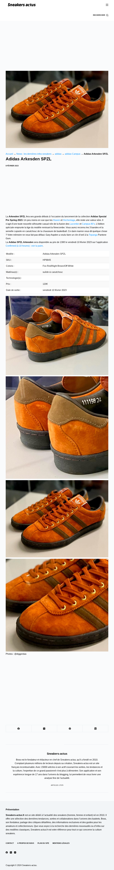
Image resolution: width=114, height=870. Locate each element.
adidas (58, 154)
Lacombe (74, 224)
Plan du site (43, 843)
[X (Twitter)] (44, 728)
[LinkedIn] (95, 728)
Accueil (9, 154)
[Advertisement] (57, 41)
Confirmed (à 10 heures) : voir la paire (24, 246)
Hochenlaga (69, 220)
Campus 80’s (88, 224)
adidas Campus (72, 154)
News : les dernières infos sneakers (33, 154)
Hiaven (56, 220)
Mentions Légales (61, 843)
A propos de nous (25, 843)
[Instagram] (15, 852)
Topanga (93, 235)
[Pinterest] (70, 728)
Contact (10, 843)
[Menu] (107, 5)
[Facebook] (18, 728)
